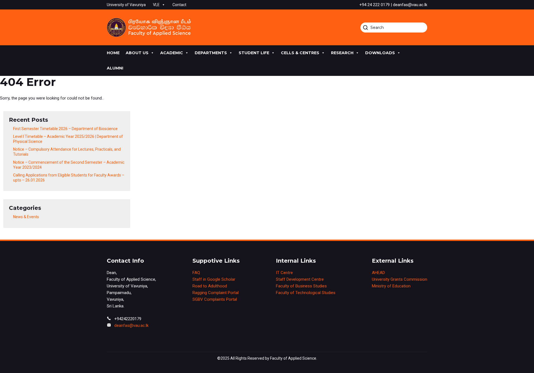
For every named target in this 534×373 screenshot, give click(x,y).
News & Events (26, 217)
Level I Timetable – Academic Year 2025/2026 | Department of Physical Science (68, 139)
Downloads (380, 52)
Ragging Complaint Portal (215, 292)
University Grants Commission (399, 279)
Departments (211, 52)
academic (171, 52)
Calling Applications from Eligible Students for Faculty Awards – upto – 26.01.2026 (68, 177)
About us (137, 52)
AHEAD (378, 272)
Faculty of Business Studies (301, 286)
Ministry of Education (391, 286)
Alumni (115, 68)
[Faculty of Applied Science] (149, 27)
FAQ (196, 272)
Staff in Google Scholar (213, 279)
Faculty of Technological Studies (305, 292)
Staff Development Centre (300, 279)
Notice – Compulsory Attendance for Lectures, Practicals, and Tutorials (67, 151)
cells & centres (300, 52)
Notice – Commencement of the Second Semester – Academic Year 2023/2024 (68, 165)
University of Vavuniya (126, 5)
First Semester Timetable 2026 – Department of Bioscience (65, 128)
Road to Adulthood (209, 286)
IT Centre (284, 272)
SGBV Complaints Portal (214, 299)
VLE (156, 5)
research (342, 52)
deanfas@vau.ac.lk (131, 325)
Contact (179, 5)
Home (113, 52)
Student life (254, 52)
